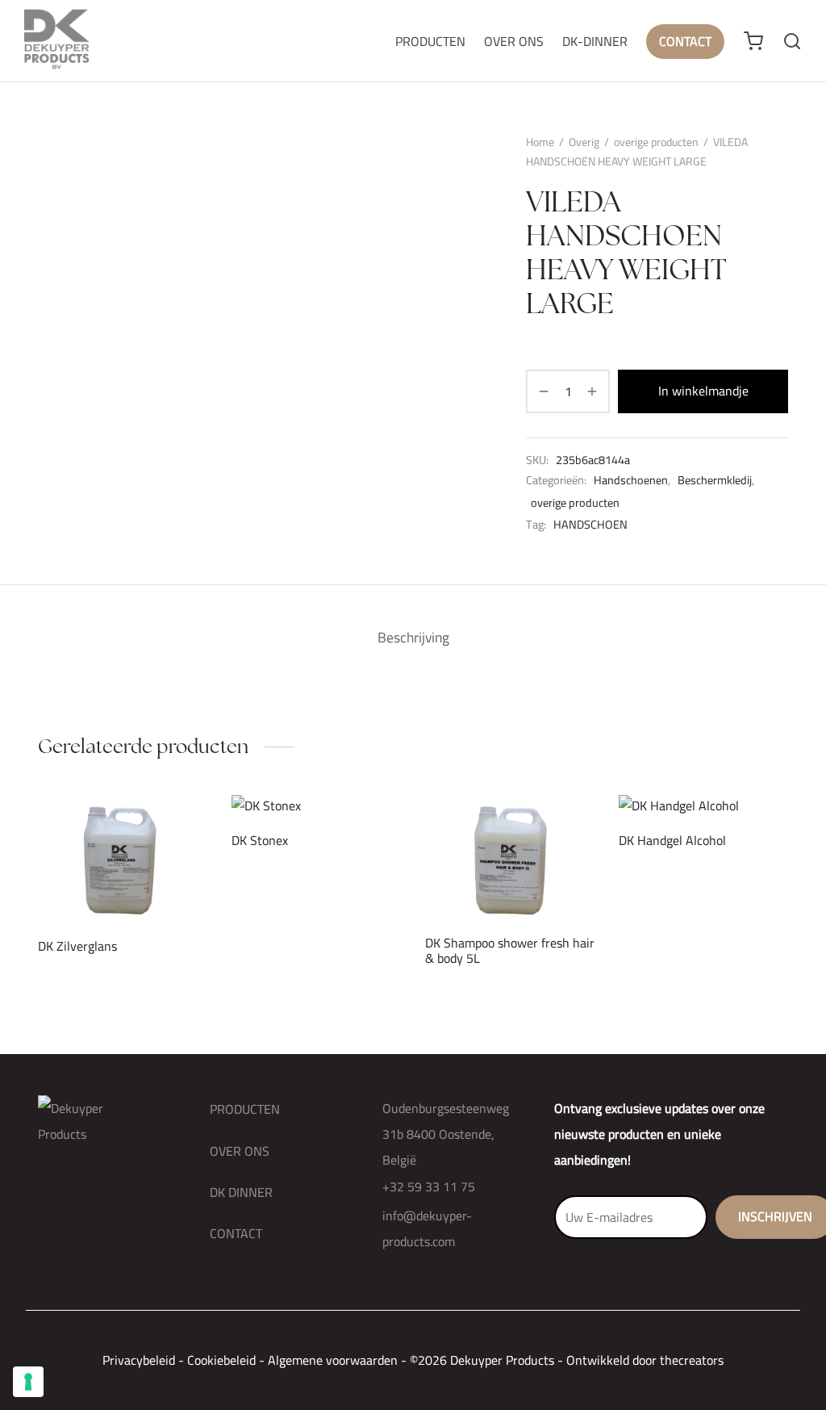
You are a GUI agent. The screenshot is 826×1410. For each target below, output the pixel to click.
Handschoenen (631, 480)
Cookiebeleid (221, 1360)
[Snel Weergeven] (150, 884)
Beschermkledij (715, 480)
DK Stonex (260, 841)
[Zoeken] (792, 41)
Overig (584, 142)
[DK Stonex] (316, 806)
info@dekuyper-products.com (427, 1228)
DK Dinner (241, 1192)
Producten (430, 41)
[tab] (413, 637)
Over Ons (514, 41)
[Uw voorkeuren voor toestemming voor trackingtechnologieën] (28, 1381)
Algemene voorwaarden (333, 1360)
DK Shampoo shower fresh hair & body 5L (509, 950)
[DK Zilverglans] (122, 859)
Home (540, 142)
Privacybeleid (138, 1360)
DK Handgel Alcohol (672, 841)
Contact (685, 41)
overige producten (656, 142)
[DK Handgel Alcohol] (703, 806)
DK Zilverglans (77, 946)
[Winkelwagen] (753, 41)
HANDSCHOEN (590, 524)
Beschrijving (413, 637)
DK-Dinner (595, 41)
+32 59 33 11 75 (428, 1186)
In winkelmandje (703, 391)
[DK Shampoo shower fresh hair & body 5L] (509, 859)
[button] (95, 884)
